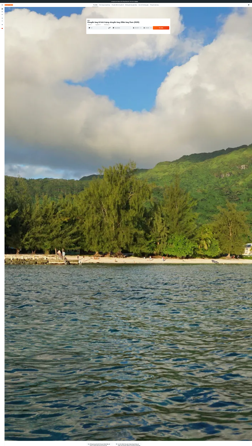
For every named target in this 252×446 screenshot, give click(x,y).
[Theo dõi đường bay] (2, 21)
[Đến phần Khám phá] (2, 18)
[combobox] (90, 24)
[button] (250, 1)
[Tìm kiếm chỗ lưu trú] (2, 11)
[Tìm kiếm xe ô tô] (2, 14)
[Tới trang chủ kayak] (9, 5)
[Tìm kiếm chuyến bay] (2, 9)
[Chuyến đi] (2, 24)
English (136, 1)
